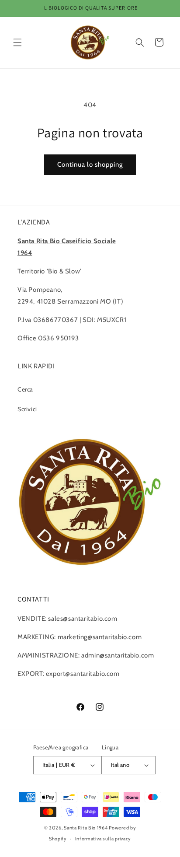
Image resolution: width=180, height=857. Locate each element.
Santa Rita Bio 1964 (85, 828)
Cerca (25, 389)
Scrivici (27, 409)
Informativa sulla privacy (103, 839)
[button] (17, 42)
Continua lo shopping (90, 164)
